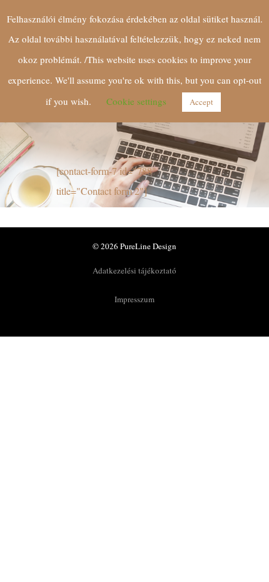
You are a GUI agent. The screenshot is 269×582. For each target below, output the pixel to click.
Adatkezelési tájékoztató (134, 270)
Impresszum (134, 299)
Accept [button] (201, 101)
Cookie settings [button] (136, 101)
